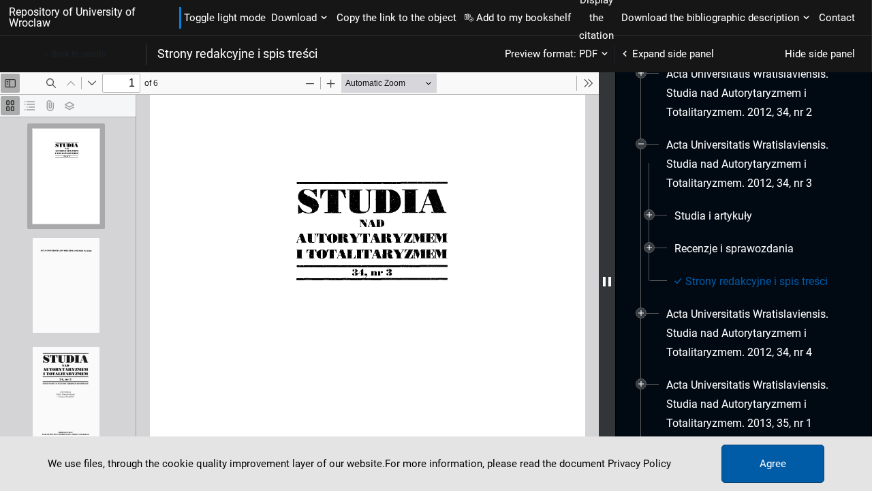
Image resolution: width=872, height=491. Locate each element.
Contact (837, 18)
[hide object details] (607, 281)
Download (294, 18)
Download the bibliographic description (710, 18)
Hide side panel (820, 54)
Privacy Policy (639, 464)
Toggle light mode (225, 18)
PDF (588, 54)
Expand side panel (673, 54)
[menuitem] (755, 93)
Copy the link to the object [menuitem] (396, 18)
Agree (773, 464)
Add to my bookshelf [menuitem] (523, 18)
